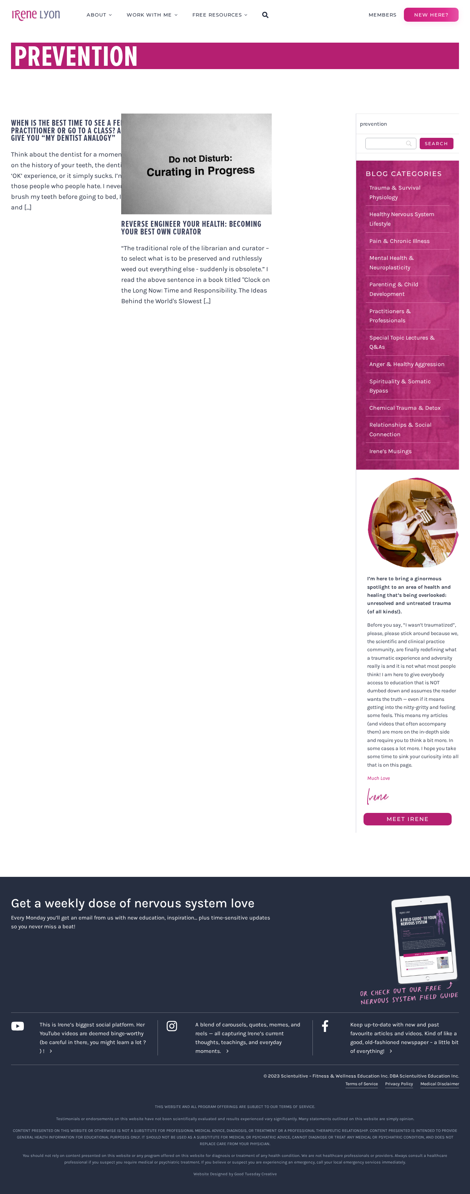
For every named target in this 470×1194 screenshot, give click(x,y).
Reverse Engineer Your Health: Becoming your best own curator (189, 150)
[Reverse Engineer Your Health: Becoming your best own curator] (196, 164)
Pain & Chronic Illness (399, 240)
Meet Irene (408, 818)
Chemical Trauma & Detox (405, 407)
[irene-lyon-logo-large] (36, 10)
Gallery (204, 150)
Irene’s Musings (390, 451)
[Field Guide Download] (409, 898)
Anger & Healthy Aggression (407, 364)
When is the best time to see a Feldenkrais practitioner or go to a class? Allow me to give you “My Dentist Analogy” (84, 130)
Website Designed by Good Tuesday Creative (235, 1174)
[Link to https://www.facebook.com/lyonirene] (330, 1026)
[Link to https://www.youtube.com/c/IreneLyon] (19, 1026)
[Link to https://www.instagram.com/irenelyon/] (175, 1026)
